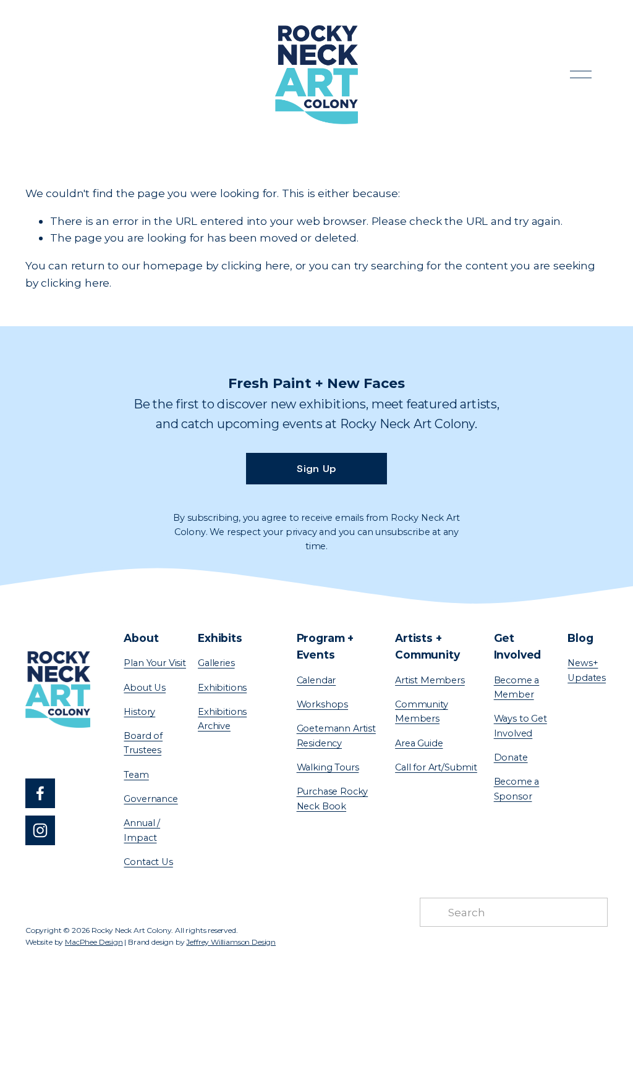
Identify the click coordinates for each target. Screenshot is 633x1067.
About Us (145, 687)
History (139, 711)
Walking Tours (328, 767)
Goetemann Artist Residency (336, 735)
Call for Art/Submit (436, 767)
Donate (511, 757)
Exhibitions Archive (222, 719)
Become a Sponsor (517, 788)
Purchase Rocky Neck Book (332, 798)
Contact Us (148, 861)
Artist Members (430, 680)
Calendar (316, 680)
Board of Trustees (143, 743)
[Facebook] (40, 793)
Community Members (421, 711)
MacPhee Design (94, 942)
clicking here (255, 265)
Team (136, 774)
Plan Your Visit (154, 662)
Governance (150, 798)
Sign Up (316, 468)
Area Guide (419, 743)
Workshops (322, 704)
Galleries (216, 662)
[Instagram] (40, 830)
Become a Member (517, 687)
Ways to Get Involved (520, 725)
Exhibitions (222, 687)
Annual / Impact (142, 830)
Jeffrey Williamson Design (231, 942)
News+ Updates (586, 670)
